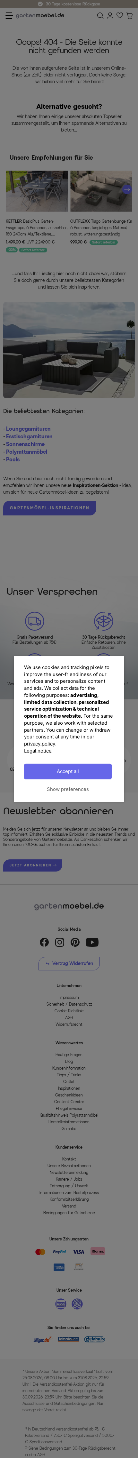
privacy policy (39, 744)
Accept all (68, 771)
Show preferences (68, 789)
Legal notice (38, 751)
